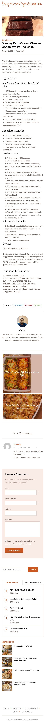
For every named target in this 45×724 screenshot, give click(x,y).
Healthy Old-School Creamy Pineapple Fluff (25, 683)
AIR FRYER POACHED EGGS (22, 590)
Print (38, 305)
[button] (38, 4)
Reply (38, 448)
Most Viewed (12, 583)
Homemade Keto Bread (23, 646)
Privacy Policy (31, 709)
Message (8, 520)
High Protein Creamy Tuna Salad (26, 670)
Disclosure (27, 712)
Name (7, 488)
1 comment (20, 51)
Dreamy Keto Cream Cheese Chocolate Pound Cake (21, 45)
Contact (17, 709)
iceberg (17, 444)
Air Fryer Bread (16, 608)
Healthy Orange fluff (18, 629)
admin (22, 330)
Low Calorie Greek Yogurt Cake (23, 599)
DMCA (15, 712)
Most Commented (33, 583)
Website (8, 509)
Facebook (19, 305)
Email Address (10, 499)
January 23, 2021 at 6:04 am (24, 448)
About (6, 709)
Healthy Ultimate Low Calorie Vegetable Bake (25, 659)
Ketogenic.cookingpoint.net (19, 4)
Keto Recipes (7, 40)
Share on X (9, 305)
